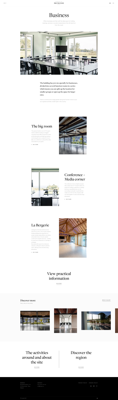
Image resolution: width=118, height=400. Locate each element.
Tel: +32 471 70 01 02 (41, 384)
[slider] (59, 320)
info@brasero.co (40, 386)
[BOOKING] (110, 3)
